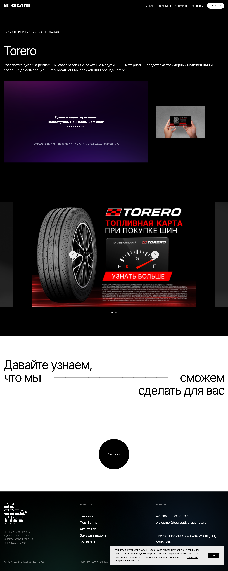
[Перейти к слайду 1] (112, 313)
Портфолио (89, 522)
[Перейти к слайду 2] (116, 313)
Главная (86, 516)
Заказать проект (93, 535)
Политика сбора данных (94, 561)
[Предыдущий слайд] (73, 255)
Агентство (88, 529)
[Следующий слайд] (155, 255)
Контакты (87, 542)
